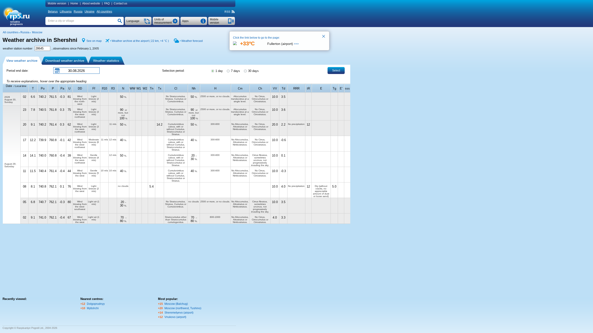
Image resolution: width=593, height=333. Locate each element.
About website (91, 3)
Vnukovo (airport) (175, 317)
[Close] (324, 37)
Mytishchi (93, 308)
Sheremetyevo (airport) (178, 312)
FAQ (107, 3)
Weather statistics (106, 60)
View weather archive (22, 60)
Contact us (120, 3)
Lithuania (66, 11)
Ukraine (90, 11)
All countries (104, 11)
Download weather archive (64, 60)
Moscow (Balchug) (176, 303)
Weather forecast (192, 41)
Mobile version (57, 3)
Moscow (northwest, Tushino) (182, 308)
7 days (235, 71)
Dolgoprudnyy (96, 303)
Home (74, 3)
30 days (253, 71)
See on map (94, 41)
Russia (78, 11)
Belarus (53, 11)
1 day (218, 71)
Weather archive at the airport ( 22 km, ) (140, 41)
